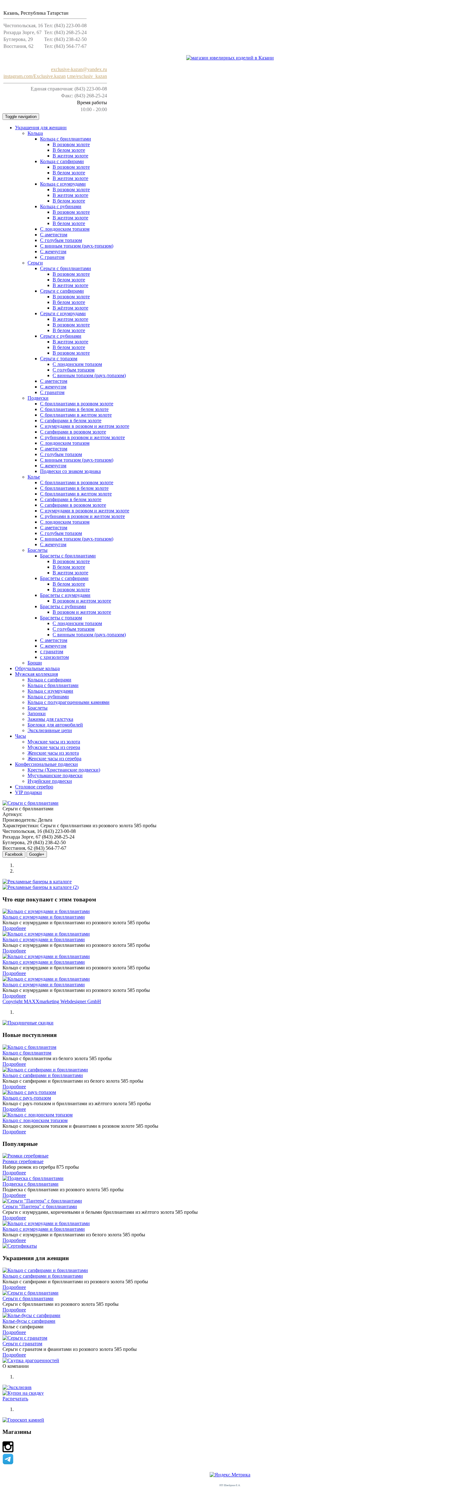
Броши (35, 662)
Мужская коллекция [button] (36, 674)
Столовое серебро (34, 786)
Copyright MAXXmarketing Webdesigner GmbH (52, 1001)
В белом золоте (69, 150)
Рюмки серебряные (23, 1161)
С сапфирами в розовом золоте (73, 431)
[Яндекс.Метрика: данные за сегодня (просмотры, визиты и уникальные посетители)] (230, 1475)
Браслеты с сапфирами (64, 578)
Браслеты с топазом (61, 617)
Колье (34, 477)
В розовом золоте (71, 144)
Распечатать (15, 1398)
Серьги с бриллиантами (65, 268)
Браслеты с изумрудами (65, 595)
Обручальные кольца (37, 668)
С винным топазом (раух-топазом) (76, 246)
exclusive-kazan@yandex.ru (79, 69)
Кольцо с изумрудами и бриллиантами (44, 917)
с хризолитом (54, 657)
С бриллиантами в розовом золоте (76, 403)
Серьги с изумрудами (63, 313)
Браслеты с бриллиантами (68, 555)
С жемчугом (53, 251)
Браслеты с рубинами (63, 606)
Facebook (14, 854)
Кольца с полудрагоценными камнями (69, 702)
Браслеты (38, 550)
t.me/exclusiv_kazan (87, 76)
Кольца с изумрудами (63, 184)
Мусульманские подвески (55, 775)
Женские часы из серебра (54, 758)
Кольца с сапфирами (62, 161)
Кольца (35, 133)
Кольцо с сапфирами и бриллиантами (43, 1075)
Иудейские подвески (50, 781)
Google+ (36, 854)
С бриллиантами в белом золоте (74, 409)
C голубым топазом (61, 240)
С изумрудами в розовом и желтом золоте (84, 426)
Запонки (37, 713)
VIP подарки (28, 792)
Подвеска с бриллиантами (31, 1184)
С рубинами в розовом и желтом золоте (82, 437)
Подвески (38, 398)
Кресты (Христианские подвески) (64, 769)
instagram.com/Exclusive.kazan (34, 76)
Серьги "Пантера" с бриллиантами (40, 1206)
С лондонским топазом (64, 229)
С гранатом (52, 257)
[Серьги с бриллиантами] (31, 803)
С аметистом (53, 234)
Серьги (35, 262)
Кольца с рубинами (60, 206)
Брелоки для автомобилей (55, 724)
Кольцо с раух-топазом (27, 1098)
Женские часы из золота (53, 753)
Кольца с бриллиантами (65, 138)
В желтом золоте (70, 155)
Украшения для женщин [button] (41, 127)
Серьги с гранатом (22, 1343)
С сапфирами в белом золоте (70, 420)
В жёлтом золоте (70, 307)
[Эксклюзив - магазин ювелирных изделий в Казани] (230, 57)
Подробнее (14, 928)
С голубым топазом (74, 369)
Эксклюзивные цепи (50, 730)
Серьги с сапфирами (62, 291)
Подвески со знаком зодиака (70, 471)
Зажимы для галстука (50, 719)
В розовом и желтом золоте (82, 600)
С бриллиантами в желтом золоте (76, 415)
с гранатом (51, 651)
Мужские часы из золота (54, 741)
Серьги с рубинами (60, 336)
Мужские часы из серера (54, 747)
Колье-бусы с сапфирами (29, 1321)
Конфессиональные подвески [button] (46, 764)
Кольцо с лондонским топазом (35, 1120)
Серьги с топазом (58, 358)
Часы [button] (20, 736)
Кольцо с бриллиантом (27, 1052)
